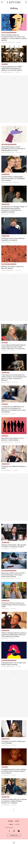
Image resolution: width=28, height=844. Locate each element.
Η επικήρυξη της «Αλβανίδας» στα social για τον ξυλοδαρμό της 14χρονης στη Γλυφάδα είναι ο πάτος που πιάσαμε (13, 409)
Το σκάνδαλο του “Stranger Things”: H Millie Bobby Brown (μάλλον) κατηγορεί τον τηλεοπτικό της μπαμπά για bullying (14, 209)
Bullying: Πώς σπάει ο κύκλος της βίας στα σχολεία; (12, 267)
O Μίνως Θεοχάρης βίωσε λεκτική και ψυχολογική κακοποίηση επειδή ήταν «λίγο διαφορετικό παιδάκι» (13, 634)
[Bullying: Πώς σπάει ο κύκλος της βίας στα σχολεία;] (14, 253)
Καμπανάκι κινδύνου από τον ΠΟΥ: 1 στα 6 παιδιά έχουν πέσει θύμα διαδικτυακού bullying (13, 574)
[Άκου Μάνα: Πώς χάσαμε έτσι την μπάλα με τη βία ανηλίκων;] (14, 425)
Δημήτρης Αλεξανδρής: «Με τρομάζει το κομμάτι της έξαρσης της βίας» (13, 546)
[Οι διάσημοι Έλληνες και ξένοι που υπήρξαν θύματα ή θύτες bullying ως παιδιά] (14, 590)
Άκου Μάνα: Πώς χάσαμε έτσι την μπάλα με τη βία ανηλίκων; (12, 439)
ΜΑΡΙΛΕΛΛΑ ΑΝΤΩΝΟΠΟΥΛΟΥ (7, 72)
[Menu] (2, 2)
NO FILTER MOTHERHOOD (9, 32)
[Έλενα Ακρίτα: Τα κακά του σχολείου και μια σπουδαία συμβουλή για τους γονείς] (14, 816)
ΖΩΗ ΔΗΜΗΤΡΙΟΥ (4, 350)
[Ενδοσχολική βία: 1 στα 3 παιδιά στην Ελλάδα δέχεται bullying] (14, 650)
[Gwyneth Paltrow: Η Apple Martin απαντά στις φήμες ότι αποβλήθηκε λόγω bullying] (14, 164)
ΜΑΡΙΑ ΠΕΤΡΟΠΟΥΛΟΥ (5, 382)
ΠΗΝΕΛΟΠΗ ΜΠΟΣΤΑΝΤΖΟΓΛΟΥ (7, 42)
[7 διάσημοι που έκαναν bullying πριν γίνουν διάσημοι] (14, 728)
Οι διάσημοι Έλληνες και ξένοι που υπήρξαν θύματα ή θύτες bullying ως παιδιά (13, 604)
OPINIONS (5, 64)
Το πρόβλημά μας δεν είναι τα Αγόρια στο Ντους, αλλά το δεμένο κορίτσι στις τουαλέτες (13, 771)
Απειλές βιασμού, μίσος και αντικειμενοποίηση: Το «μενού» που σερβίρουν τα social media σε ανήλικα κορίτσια (14, 37)
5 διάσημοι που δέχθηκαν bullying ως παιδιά (13, 467)
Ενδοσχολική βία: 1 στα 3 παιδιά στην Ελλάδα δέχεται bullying (13, 663)
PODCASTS (5, 435)
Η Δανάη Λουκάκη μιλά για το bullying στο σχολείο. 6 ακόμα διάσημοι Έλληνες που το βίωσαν (13, 801)
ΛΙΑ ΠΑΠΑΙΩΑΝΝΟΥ (5, 548)
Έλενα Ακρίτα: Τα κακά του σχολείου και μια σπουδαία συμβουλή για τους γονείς (13, 831)
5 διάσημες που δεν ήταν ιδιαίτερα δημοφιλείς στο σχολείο (12, 239)
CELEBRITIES (5, 174)
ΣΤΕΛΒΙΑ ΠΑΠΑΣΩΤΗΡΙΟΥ (6, 182)
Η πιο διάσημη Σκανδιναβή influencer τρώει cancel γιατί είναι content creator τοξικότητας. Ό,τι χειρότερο (13, 346)
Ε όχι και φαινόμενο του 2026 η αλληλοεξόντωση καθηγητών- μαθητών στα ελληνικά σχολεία (11, 68)
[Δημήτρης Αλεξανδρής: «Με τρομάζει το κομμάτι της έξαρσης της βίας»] (14, 532)
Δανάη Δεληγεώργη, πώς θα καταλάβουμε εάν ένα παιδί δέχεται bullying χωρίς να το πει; (13, 148)
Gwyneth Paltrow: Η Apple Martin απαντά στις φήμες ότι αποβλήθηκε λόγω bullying (13, 178)
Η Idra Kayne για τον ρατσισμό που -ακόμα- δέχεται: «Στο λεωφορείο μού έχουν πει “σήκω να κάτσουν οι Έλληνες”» (14, 377)
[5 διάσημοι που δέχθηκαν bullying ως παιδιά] (14, 453)
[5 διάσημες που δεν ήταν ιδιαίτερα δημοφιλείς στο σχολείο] (14, 225)
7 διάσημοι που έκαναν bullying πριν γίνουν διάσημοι (13, 742)
